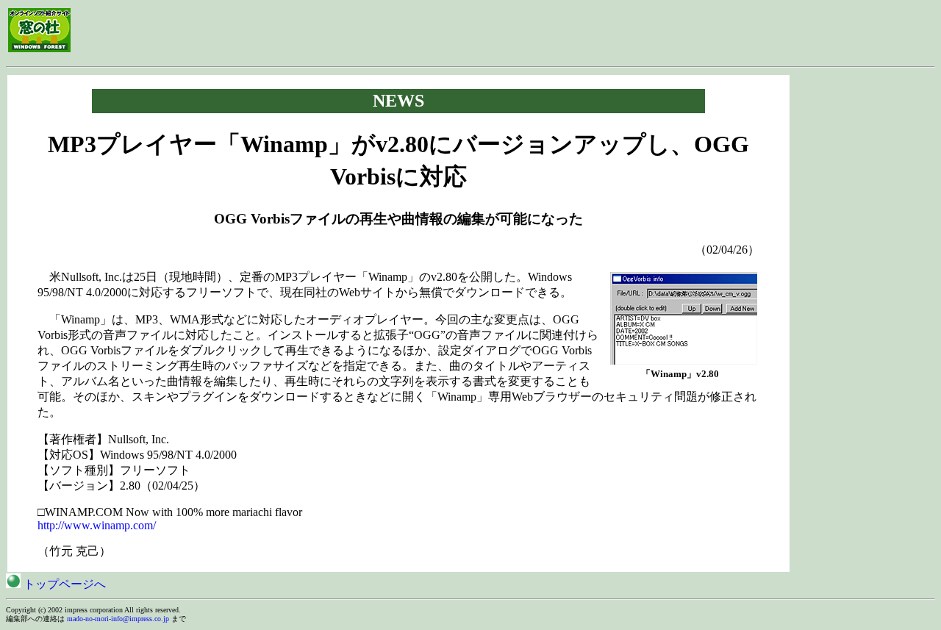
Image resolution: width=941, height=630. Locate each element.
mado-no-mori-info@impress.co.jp (118, 619)
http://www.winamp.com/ (96, 525)
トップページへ (63, 584)
